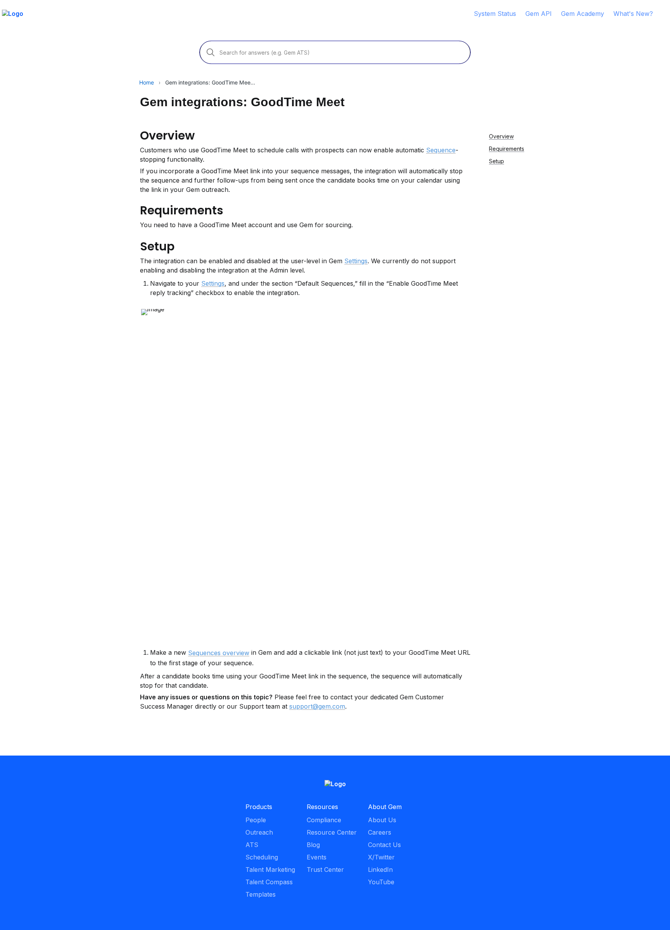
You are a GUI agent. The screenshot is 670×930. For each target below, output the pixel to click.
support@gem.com (317, 706)
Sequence (441, 150)
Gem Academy (582, 13)
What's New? (633, 13)
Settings (356, 261)
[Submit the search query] (210, 52)
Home (146, 82)
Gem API (538, 13)
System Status (495, 13)
